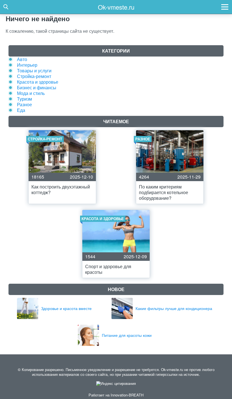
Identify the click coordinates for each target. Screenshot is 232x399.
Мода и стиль (31, 93)
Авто (22, 59)
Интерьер (27, 65)
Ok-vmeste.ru (116, 7)
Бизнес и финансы (36, 87)
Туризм (24, 99)
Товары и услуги (34, 70)
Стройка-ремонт (34, 76)
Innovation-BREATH (127, 395)
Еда (21, 110)
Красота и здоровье (37, 82)
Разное (24, 104)
